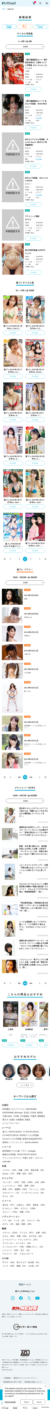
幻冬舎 (33, 1112)
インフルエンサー (13, 1247)
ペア (7, 1220)
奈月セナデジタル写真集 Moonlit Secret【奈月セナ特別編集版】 (36, 142)
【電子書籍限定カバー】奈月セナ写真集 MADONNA (36, 102)
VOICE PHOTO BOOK (27, 1154)
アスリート (10, 1254)
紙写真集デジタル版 (11, 1151)
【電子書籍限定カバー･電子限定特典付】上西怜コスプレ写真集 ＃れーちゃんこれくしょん (36, 64)
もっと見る (25, 1085)
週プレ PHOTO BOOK (12, 1132)
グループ (34, 1220)
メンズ (9, 1266)
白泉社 (12, 1120)
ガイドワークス (18, 1109)
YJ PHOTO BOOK (31, 1132)
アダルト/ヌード (26, 1254)
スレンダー (11, 1182)
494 (30, 983)
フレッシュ (37, 1189)
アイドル (27, 1233)
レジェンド (10, 1250)
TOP (3, 9)
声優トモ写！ (28, 1158)
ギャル (8, 1196)
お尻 (40, 1182)
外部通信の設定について (32, 1382)
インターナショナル (33, 1193)
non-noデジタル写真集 (12, 1139)
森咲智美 (28, 219)
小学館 (16, 1116)
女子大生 (36, 1236)
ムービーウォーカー (11, 1123)
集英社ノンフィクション (13, 1142)
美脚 (30, 1186)
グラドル (10, 1233)
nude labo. (6, 1161)
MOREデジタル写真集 (29, 1135)
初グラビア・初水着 (28, 1262)
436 (19, 777)
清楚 (25, 1212)
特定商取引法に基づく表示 (12, 1382)
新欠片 (5, 1120)
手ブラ (9, 1262)
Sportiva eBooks (31, 1142)
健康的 (21, 1189)
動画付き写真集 (9, 1154)
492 (19, 983)
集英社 (40, 1112)
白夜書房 (20, 1120)
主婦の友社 (7, 1116)
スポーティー (11, 1193)
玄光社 (26, 1112)
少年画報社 (24, 1116)
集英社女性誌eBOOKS (32, 1139)
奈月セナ (28, 107)
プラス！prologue (28, 1151)
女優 (41, 1233)
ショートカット (12, 1186)
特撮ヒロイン (35, 1247)
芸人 (26, 1250)
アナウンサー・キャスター (17, 1243)
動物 (22, 1266)
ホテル (8, 1224)
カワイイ (29, 1208)
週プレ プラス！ (25, 26)
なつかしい (10, 1208)
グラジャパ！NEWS (40, 26)
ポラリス (39, 1158)
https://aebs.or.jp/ (7, 1369)
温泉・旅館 (24, 1224)
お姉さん (24, 1205)
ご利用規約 (7, 1378)
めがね (9, 1173)
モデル (9, 1236)
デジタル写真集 (9, 26)
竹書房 (33, 1116)
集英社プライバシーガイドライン (25, 1378)
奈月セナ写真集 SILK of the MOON (36, 179)
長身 (8, 1189)
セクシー (10, 1212)
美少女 (9, 1205)
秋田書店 (6, 1109)
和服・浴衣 (25, 1173)
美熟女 (39, 1205)
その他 (34, 1266)
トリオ (20, 1220)
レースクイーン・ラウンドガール (20, 1240)
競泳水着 (38, 1170)
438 (30, 777)
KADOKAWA (31, 1109)
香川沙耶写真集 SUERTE (35, 250)
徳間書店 (41, 1116)
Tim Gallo (39, 118)
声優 (22, 1236)
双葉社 (28, 1120)
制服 (24, 1170)
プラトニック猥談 (32, 216)
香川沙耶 (28, 253)
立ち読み (33, 89)
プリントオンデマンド (12, 1158)
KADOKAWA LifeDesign (12, 1112)
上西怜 (27, 71)
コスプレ (10, 1170)
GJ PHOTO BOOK (10, 1135)
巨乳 (28, 1182)
